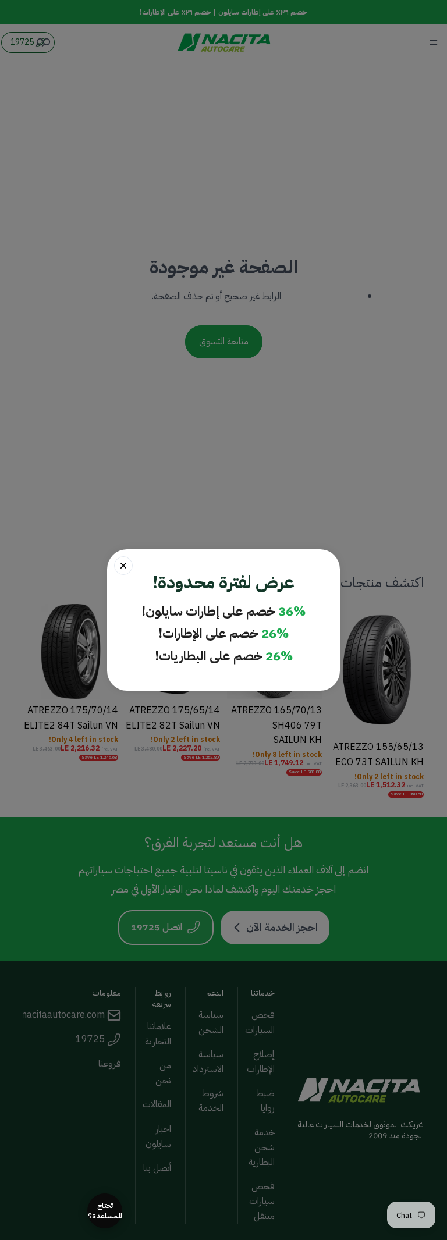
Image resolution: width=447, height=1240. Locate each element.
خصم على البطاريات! (224, 656)
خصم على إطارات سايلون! (223, 611)
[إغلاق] (123, 565)
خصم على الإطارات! (223, 634)
